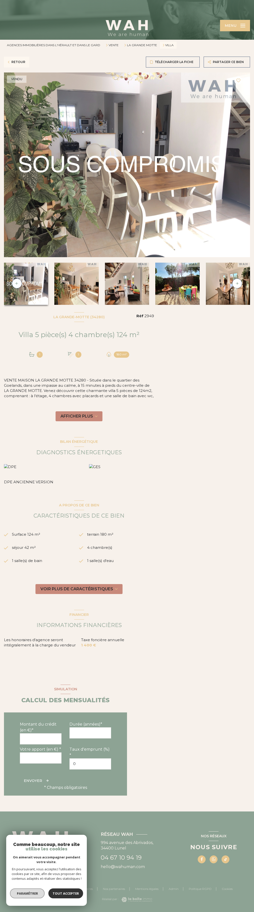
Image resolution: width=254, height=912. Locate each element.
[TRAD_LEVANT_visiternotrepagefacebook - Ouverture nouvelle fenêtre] (202, 859)
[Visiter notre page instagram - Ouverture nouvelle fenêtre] (214, 859)
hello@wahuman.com (123, 866)
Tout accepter (66, 893)
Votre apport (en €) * (40, 749)
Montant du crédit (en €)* (38, 727)
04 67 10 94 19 (121, 857)
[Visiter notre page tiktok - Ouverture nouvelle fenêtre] (225, 859)
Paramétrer (27, 893)
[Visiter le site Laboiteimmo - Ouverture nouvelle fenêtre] (135, 899)
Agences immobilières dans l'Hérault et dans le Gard (53, 45)
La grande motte (142, 45)
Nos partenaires (114, 889)
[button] (237, 283)
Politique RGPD (200, 889)
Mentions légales (147, 889)
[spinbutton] (90, 764)
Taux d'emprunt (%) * (89, 752)
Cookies (227, 889)
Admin (174, 889)
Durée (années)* (85, 724)
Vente (114, 45)
